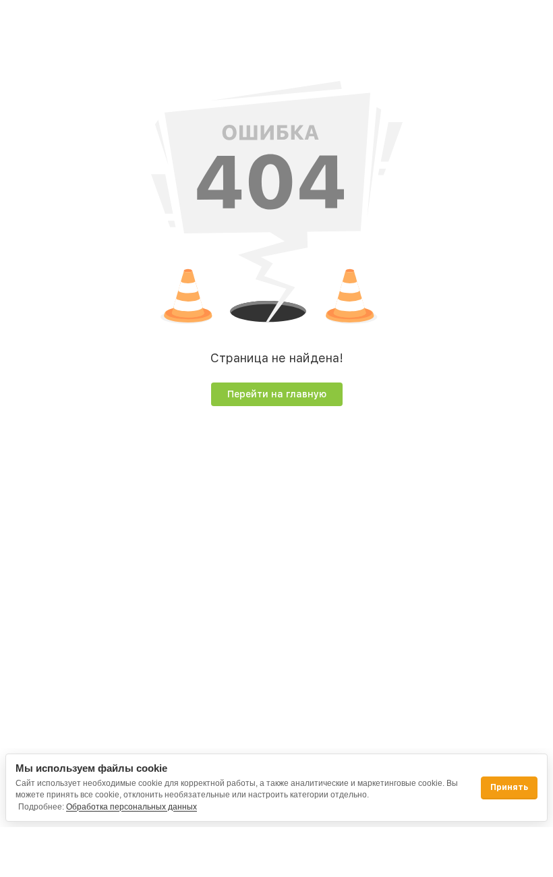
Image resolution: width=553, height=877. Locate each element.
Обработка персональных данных (131, 807)
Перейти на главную (276, 394)
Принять (509, 787)
